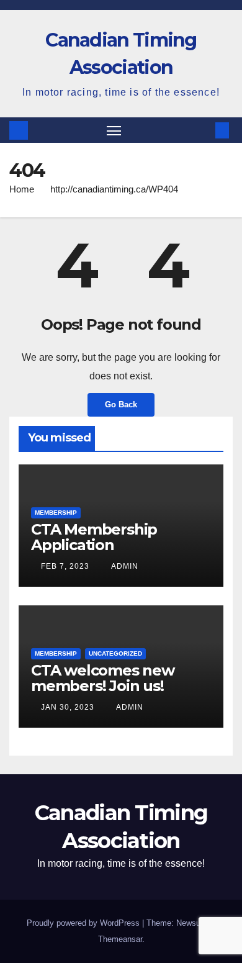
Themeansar (120, 939)
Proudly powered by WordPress (84, 923)
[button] (203, 130)
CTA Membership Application (94, 537)
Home (21, 189)
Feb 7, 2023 (65, 566)
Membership (56, 512)
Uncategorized (115, 653)
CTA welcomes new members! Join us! (102, 678)
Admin (123, 566)
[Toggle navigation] (114, 130)
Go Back (121, 404)
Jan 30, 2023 (67, 707)
